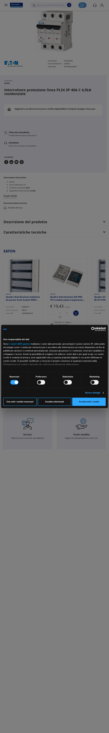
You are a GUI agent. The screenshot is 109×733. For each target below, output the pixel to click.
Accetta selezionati (54, 402)
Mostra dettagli (92, 392)
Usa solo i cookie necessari (20, 402)
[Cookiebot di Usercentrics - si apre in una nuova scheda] (93, 329)
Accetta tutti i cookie (89, 402)
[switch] (41, 382)
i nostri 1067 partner (20, 344)
